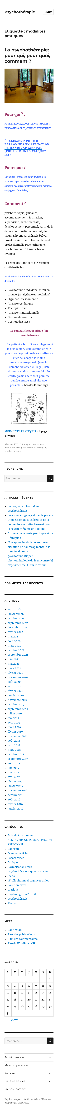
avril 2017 (14, 776)
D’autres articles (15, 1081)
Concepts (13, 848)
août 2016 (14, 799)
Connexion (15, 929)
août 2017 (14, 763)
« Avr (14, 1020)
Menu (48, 12)
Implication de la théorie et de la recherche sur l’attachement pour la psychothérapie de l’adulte (29, 524)
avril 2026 (14, 609)
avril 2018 (14, 745)
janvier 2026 (16, 613)
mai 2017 (13, 772)
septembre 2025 (18, 623)
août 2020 (14, 681)
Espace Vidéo (16, 857)
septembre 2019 (18, 709)
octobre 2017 (16, 754)
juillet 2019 (15, 713)
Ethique (13, 862)
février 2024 (15, 632)
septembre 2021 (18, 654)
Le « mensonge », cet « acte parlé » (30, 515)
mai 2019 (13, 718)
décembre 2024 (17, 627)
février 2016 (15, 804)
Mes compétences (17, 1065)
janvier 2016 (15, 808)
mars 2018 (14, 749)
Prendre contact (15, 1089)
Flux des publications (21, 934)
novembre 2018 (17, 736)
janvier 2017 (15, 786)
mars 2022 (14, 645)
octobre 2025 (16, 618)
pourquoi (41, 447)
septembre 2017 (18, 758)
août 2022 (14, 641)
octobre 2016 (16, 795)
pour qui (31, 447)
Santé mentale (14, 1057)
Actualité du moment (21, 835)
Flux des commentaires (23, 938)
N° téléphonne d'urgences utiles (28, 880)
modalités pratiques (15, 447)
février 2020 (15, 690)
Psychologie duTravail (22, 894)
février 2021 (15, 672)
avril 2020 (14, 686)
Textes (12, 903)
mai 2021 (13, 663)
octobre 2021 (16, 650)
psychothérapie (13, 451)
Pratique (25, 444)
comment (38, 444)
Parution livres (17, 885)
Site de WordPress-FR (22, 943)
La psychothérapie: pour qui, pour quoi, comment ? (27, 55)
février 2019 (15, 731)
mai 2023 (13, 636)
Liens (11, 876)
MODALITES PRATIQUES (20, 431)
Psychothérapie (20, 12)
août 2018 (14, 740)
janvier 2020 (16, 695)
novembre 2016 (18, 790)
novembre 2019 (18, 699)
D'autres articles (18, 853)
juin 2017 (13, 767)
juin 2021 (13, 659)
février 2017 (15, 781)
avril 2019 (14, 722)
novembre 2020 (18, 677)
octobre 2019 (16, 704)
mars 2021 (14, 668)
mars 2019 (14, 727)
